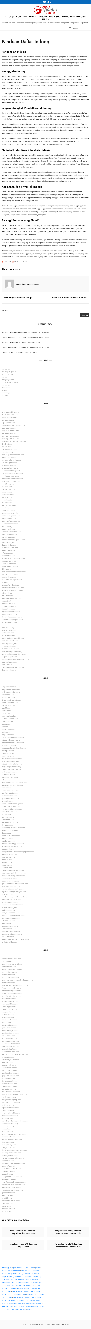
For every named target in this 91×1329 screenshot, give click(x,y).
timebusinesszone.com (11, 931)
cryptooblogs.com (9, 1025)
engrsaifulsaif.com (9, 1049)
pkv (34, 1285)
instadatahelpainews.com (12, 1190)
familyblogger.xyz (9, 1097)
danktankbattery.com (11, 836)
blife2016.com (7, 1131)
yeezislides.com (8, 974)
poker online (29, 1267)
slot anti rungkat (17, 1279)
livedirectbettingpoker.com (13, 843)
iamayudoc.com (8, 1057)
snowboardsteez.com (11, 806)
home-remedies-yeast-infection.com (17, 980)
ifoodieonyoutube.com (11, 988)
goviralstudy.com (9, 630)
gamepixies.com (8, 1078)
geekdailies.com (8, 1193)
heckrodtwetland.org (10, 585)
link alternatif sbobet (33, 1303)
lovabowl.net (7, 961)
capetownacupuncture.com (13, 737)
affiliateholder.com (9, 942)
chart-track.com (8, 529)
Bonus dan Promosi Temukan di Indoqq (69, 297)
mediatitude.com (9, 457)
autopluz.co (6, 447)
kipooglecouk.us (8, 609)
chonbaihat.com (8, 556)
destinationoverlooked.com (13, 915)
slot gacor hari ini (16, 1276)
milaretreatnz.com (9, 505)
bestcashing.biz (8, 542)
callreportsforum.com (11, 1200)
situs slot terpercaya (33, 1276)
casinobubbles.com (10, 1004)
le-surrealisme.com (10, 468)
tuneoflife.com (8, 937)
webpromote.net (9, 561)
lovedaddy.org (8, 849)
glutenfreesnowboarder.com (14, 1134)
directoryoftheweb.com (11, 700)
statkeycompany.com (11, 476)
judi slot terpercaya (10, 382)
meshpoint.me (8, 750)
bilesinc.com (7, 502)
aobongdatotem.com (11, 977)
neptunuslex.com (9, 428)
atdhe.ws (5, 582)
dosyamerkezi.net (9, 465)
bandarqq (6, 369)
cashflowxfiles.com (9, 812)
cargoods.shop (8, 734)
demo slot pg (13, 1300)
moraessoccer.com (10, 524)
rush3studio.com (8, 705)
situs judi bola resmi (15, 1303)
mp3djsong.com (8, 423)
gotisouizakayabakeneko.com (14, 748)
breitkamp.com (8, 1105)
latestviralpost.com (10, 790)
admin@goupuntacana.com (28, 284)
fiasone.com (7, 833)
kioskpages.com (8, 1142)
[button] (73, 28)
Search (5, 310)
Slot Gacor (27, 262)
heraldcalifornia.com (10, 1073)
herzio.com (6, 711)
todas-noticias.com (10, 719)
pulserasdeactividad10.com (13, 638)
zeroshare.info (7, 500)
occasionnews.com (10, 926)
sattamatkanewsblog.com (13, 889)
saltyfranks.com (8, 489)
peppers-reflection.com (12, 934)
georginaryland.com (10, 574)
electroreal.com (8, 982)
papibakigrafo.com (9, 622)
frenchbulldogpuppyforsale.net (14, 654)
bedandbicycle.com (10, 1070)
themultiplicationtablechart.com (15, 659)
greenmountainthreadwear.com (15, 883)
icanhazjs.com (7, 625)
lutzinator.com (8, 1126)
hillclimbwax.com (8, 921)
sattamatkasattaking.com (13, 1158)
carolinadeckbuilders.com (12, 478)
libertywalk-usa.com (10, 415)
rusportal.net (7, 724)
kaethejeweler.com (10, 1155)
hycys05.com (7, 801)
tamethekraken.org (10, 1123)
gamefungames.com (10, 1041)
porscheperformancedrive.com (15, 1121)
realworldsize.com (9, 772)
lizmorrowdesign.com (10, 1137)
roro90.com (6, 708)
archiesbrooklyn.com (10, 548)
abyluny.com (7, 1206)
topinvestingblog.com (11, 481)
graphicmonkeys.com (10, 1076)
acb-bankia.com (8, 857)
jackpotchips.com (9, 1089)
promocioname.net (10, 534)
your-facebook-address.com (14, 1182)
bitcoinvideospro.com (11, 740)
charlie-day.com (8, 841)
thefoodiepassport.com (12, 617)
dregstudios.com (9, 518)
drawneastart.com (9, 1081)
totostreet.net (8, 1014)
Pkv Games (18, 262)
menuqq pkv (7, 1267)
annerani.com (7, 492)
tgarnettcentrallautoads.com (14, 441)
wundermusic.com (9, 1038)
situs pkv (29, 1294)
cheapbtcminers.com (11, 1052)
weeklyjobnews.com (10, 902)
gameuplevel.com (9, 1028)
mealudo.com (7, 838)
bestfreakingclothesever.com (14, 873)
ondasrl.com (7, 1129)
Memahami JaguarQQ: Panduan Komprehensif (21, 342)
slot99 (29, 1309)
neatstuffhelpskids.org (11, 521)
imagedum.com (8, 1147)
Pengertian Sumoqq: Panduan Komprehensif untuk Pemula (26, 337)
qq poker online (32, 1306)
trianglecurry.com (9, 1145)
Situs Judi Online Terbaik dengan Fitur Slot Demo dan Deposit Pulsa (45, 18)
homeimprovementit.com (12, 964)
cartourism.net (8, 633)
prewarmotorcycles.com (12, 460)
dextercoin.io (7, 665)
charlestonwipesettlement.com (15, 897)
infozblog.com (7, 553)
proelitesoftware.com (11, 1091)
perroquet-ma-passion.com (13, 1185)
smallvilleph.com (8, 510)
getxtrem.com (8, 817)
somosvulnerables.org (11, 1113)
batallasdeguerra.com (11, 516)
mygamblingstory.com (11, 687)
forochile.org (7, 526)
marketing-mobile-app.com (13, 828)
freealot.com (7, 1062)
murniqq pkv (7, 1306)
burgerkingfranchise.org (11, 766)
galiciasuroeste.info (10, 513)
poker (37, 1267)
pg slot (14, 1273)
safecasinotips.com (10, 1086)
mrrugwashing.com (9, 854)
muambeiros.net (8, 550)
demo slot (27, 1285)
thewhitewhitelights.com (12, 579)
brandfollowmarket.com (12, 899)
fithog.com (6, 569)
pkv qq (4, 377)
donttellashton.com (10, 703)
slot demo (6, 395)
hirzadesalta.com (9, 998)
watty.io (5, 726)
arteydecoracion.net (10, 566)
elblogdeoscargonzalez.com (13, 558)
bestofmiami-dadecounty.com (15, 985)
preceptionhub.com (10, 972)
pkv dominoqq (7, 374)
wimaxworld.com (8, 537)
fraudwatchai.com (9, 1020)
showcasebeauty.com (11, 470)
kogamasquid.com (9, 657)
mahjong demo (8, 379)
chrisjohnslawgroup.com (12, 1099)
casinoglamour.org (9, 662)
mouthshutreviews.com (11, 996)
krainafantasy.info (9, 716)
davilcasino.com (8, 1017)
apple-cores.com (9, 635)
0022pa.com (7, 497)
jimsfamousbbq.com (10, 412)
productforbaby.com (10, 777)
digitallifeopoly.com (10, 1001)
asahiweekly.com (9, 1065)
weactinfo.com (8, 820)
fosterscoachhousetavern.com (15, 782)
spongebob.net (8, 753)
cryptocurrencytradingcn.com (14, 891)
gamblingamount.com (11, 918)
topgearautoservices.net (12, 1177)
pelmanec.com (8, 695)
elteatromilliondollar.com (12, 764)
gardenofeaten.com (10, 798)
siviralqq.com (7, 867)
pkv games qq (24, 1273)
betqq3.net (6, 601)
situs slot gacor (32, 1279)
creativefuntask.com (10, 1046)
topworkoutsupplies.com (12, 993)
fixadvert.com (7, 444)
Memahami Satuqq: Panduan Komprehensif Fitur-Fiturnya (25, 332)
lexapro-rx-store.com (10, 649)
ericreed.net (7, 593)
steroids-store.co (9, 564)
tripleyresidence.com (10, 1107)
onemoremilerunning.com (12, 804)
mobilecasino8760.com (11, 598)
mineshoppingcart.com (11, 990)
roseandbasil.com (9, 577)
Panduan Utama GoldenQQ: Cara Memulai (19, 352)
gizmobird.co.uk (8, 420)
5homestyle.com (9, 670)
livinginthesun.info (9, 729)
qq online (5, 390)
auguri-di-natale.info (10, 431)
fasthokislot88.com (10, 1083)
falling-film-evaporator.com (13, 875)
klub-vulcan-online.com (11, 1102)
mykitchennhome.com (11, 611)
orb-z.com (6, 780)
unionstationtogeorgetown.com (15, 1054)
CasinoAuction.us (9, 606)
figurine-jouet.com (9, 1179)
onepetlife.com (8, 1161)
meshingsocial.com (10, 822)
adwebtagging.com (10, 907)
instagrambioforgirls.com (12, 809)
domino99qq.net (8, 697)
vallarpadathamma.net (11, 769)
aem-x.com (6, 1022)
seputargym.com (9, 1006)
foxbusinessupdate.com (12, 846)
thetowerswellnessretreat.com (14, 1150)
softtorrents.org (8, 1110)
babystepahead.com (10, 913)
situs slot (5, 1279)
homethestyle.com (10, 1030)
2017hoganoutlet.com (11, 692)
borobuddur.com (9, 1036)
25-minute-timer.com (11, 1044)
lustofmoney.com (9, 929)
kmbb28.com (7, 1198)
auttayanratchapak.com (12, 758)
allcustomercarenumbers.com (14, 1094)
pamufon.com (7, 1118)
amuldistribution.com (10, 1033)
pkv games (17, 1267)
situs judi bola (26, 1300)
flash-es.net (7, 859)
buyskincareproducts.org (12, 651)
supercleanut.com (9, 1068)
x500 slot (6, 1285)
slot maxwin (16, 1285)
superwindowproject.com (12, 619)
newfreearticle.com (10, 793)
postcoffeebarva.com (11, 761)
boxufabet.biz (7, 1174)
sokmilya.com (7, 1203)
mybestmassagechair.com (13, 590)
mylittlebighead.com (10, 1060)
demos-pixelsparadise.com (13, 454)
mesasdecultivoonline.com (13, 785)
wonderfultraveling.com (11, 532)
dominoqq (6, 387)
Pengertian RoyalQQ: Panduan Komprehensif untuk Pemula (26, 347)
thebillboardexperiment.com (13, 1163)
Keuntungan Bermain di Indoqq (18, 297)
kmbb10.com (7, 814)
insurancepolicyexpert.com (13, 473)
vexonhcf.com (7, 452)
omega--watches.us (10, 436)
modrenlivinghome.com (11, 1187)
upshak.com (7, 862)
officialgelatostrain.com (12, 1153)
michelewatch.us (9, 433)
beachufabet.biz (8, 1166)
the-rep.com (7, 486)
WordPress (65, 1324)
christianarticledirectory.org (13, 667)
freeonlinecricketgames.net (13, 540)
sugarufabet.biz (8, 1171)
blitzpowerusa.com (9, 796)
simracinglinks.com (9, 462)
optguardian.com (9, 1012)
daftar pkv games (9, 371)
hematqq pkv (18, 1306)
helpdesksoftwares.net (11, 959)
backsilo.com (7, 865)
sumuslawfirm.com (9, 878)
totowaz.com (7, 894)
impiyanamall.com (9, 1009)
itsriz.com (6, 732)
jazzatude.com (8, 494)
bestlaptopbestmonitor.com (14, 571)
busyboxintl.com (8, 756)
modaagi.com (7, 508)
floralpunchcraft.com (10, 830)
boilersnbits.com (8, 788)
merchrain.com (8, 1195)
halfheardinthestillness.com (13, 587)
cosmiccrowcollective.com (13, 742)
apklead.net (7, 1211)
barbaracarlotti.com (10, 641)
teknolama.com (8, 774)
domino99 (6, 1270)
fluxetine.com (7, 595)
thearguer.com (8, 825)
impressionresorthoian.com (13, 870)
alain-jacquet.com (9, 745)
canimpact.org (8, 627)
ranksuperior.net (8, 910)
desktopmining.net (9, 643)
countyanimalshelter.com (12, 905)
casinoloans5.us (8, 603)
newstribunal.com (9, 966)
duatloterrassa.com (10, 1115)
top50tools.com (8, 484)
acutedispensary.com (11, 886)
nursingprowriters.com (11, 881)
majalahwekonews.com (11, 689)
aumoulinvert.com (9, 614)
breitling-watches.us (10, 439)
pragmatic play (8, 1282)
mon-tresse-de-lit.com (11, 1169)
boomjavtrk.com (8, 1208)
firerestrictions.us (9, 545)
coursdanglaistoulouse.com (13, 425)
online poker (14, 1288)
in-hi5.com (6, 713)
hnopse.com (7, 923)
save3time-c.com (9, 449)
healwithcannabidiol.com (12, 1139)
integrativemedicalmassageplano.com (18, 851)
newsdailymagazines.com (12, 969)
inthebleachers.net (9, 646)
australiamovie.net (9, 417)
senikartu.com (7, 721)
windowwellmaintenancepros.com (16, 939)
